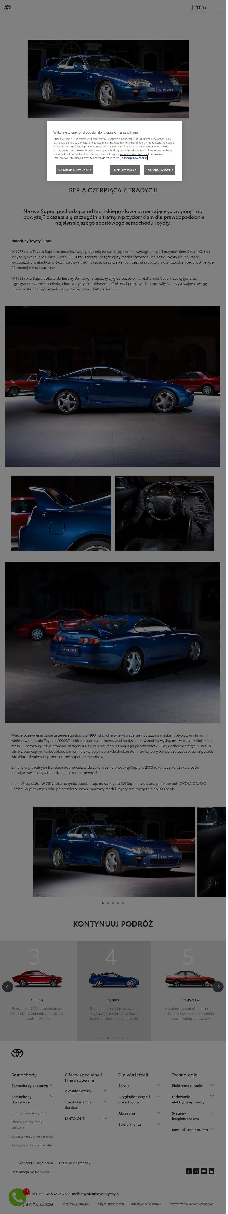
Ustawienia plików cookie (74, 169)
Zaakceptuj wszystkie (159, 169)
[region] (114, 151)
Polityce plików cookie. (134, 157)
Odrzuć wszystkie (125, 169)
